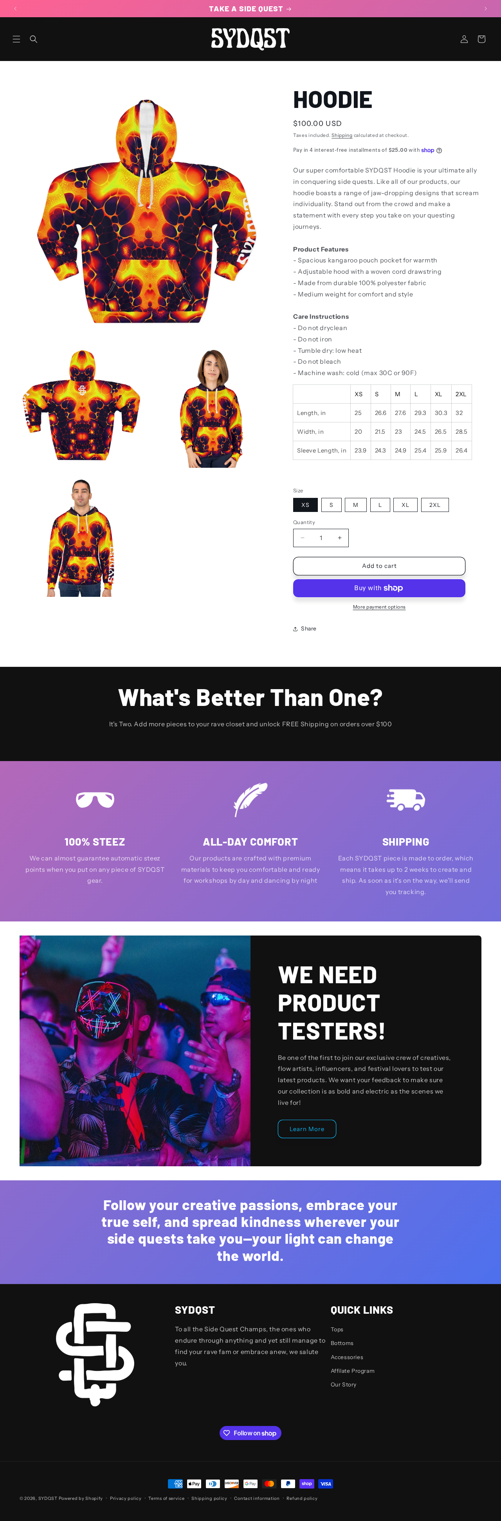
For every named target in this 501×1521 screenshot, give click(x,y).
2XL (435, 504)
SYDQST (48, 1498)
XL (405, 504)
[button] (16, 39)
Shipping (342, 135)
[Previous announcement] (15, 8)
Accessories (347, 1357)
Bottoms (342, 1343)
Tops (337, 1329)
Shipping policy (209, 1498)
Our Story (344, 1384)
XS (305, 504)
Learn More (307, 1129)
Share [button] (309, 628)
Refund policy (302, 1498)
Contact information (256, 1498)
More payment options (379, 607)
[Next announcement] (485, 8)
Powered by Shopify (81, 1498)
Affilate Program (353, 1370)
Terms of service (166, 1498)
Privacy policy (126, 1498)
